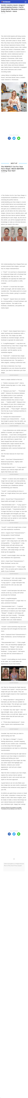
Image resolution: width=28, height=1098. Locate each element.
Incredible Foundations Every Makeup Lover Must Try (11, 808)
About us (6, 865)
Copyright (20, 865)
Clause (12, 865)
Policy (9, 865)
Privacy (15, 865)
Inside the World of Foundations (9, 807)
